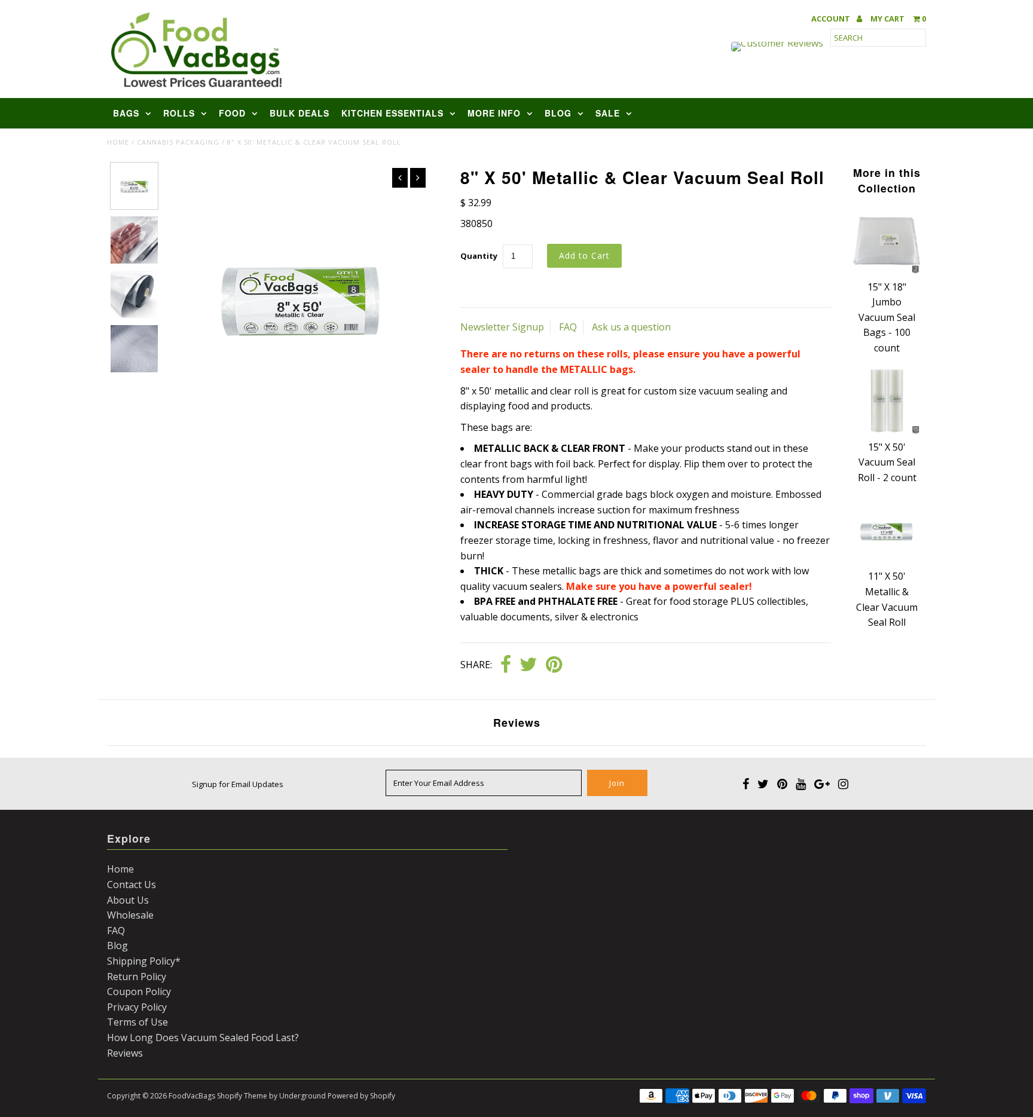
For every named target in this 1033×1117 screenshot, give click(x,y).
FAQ (568, 326)
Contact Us (131, 884)
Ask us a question (631, 326)
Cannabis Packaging (178, 141)
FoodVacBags (192, 1096)
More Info (494, 113)
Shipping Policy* (144, 961)
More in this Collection (887, 180)
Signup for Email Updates (237, 784)
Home (118, 141)
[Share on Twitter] (528, 665)
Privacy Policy (137, 1007)
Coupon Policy (139, 991)
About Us (128, 900)
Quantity (478, 255)
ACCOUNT (831, 19)
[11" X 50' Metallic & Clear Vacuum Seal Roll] (886, 561)
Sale (607, 113)
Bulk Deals (299, 113)
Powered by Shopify (361, 1096)
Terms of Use (137, 1022)
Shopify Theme (242, 1096)
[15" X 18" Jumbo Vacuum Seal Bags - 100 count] (886, 271)
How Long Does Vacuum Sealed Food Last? (203, 1037)
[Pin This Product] (554, 665)
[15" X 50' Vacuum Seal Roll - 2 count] (886, 431)
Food (232, 113)
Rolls (179, 113)
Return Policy (136, 976)
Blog (558, 113)
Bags (126, 113)
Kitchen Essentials (392, 113)
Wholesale (130, 915)
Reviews (125, 1053)
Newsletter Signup (502, 326)
